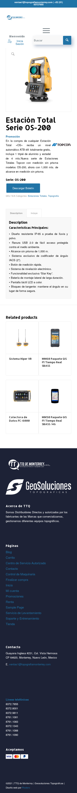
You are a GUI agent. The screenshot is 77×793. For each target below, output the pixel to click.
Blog (9, 552)
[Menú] (44, 30)
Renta (10, 602)
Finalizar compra (17, 579)
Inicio (9, 585)
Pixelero (26, 787)
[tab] (16, 213)
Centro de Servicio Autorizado (26, 563)
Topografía (53, 195)
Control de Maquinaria (20, 574)
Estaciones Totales (37, 195)
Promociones (15, 596)
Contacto (12, 568)
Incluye (34, 213)
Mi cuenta (12, 590)
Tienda (10, 624)
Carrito (10, 557)
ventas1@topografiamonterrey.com (30, 664)
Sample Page (15, 607)
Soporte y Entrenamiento (22, 618)
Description (16, 213)
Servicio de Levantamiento (23, 613)
